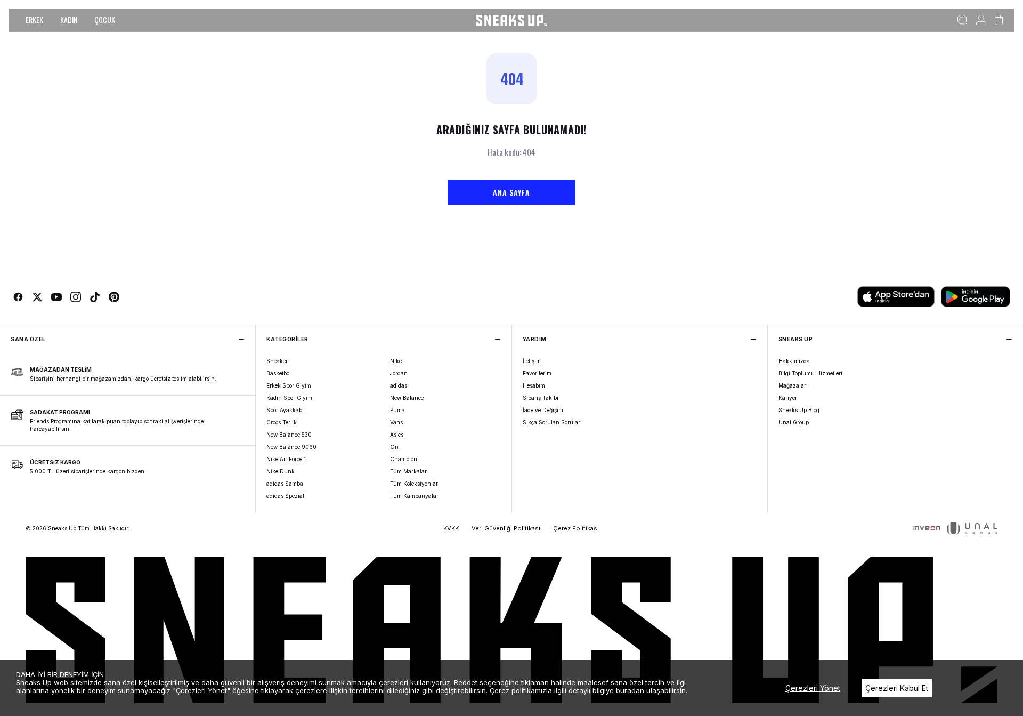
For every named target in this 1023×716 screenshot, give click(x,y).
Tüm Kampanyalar (414, 496)
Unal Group (793, 422)
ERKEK (34, 19)
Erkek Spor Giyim (288, 385)
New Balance (407, 398)
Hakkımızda (794, 361)
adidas (398, 385)
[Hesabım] (981, 20)
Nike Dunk (280, 471)
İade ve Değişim (543, 410)
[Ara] (962, 20)
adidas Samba (284, 483)
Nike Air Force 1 (286, 459)
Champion (403, 459)
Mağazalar (792, 385)
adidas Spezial (285, 496)
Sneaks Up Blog (798, 410)
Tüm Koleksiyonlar (414, 483)
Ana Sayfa (511, 192)
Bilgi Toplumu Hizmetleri (810, 373)
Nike (396, 361)
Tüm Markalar (408, 471)
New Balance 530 (289, 434)
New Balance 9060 (291, 447)
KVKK (451, 528)
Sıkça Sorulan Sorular (551, 422)
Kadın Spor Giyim (289, 398)
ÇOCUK (104, 19)
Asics (396, 434)
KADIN (68, 19)
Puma (397, 410)
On (394, 447)
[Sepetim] (999, 20)
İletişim (532, 361)
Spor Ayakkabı (285, 410)
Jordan (399, 373)
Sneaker (277, 361)
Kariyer (787, 398)
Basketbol (278, 373)
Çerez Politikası (576, 528)
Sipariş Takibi (540, 398)
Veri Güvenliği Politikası (506, 528)
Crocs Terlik (281, 422)
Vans (396, 422)
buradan (630, 690)
